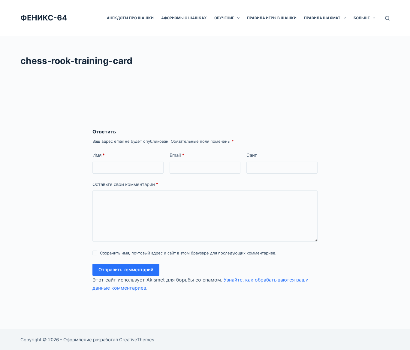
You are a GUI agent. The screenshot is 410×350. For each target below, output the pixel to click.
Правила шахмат (322, 18)
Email (177, 155)
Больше (362, 18)
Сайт (251, 155)
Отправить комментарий (125, 269)
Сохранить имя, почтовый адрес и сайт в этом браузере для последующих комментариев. (188, 253)
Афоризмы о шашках (184, 18)
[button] (238, 18)
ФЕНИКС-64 (43, 17)
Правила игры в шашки (272, 18)
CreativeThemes (136, 339)
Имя (98, 155)
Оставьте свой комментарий (125, 184)
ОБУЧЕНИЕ (224, 18)
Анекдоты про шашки (130, 18)
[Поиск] (387, 18)
